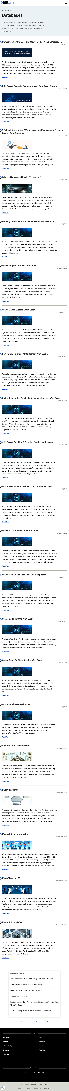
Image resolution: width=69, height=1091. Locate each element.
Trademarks (28, 1088)
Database (42, 1041)
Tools (41, 1046)
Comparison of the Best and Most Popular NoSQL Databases (31, 979)
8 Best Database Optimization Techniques (25, 990)
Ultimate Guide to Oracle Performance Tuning (26, 985)
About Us (20, 1088)
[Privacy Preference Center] (3, 1088)
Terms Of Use (47, 1088)
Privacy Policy (37, 1088)
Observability (7, 1046)
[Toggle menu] (66, 3)
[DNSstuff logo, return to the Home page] (7, 3)
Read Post (5, 77)
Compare (6, 1054)
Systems (6, 1050)
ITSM (40, 1037)
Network (6, 1041)
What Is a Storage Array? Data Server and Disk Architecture (31, 1011)
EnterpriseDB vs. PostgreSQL (20, 996)
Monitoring (6, 1037)
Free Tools (42, 1050)
